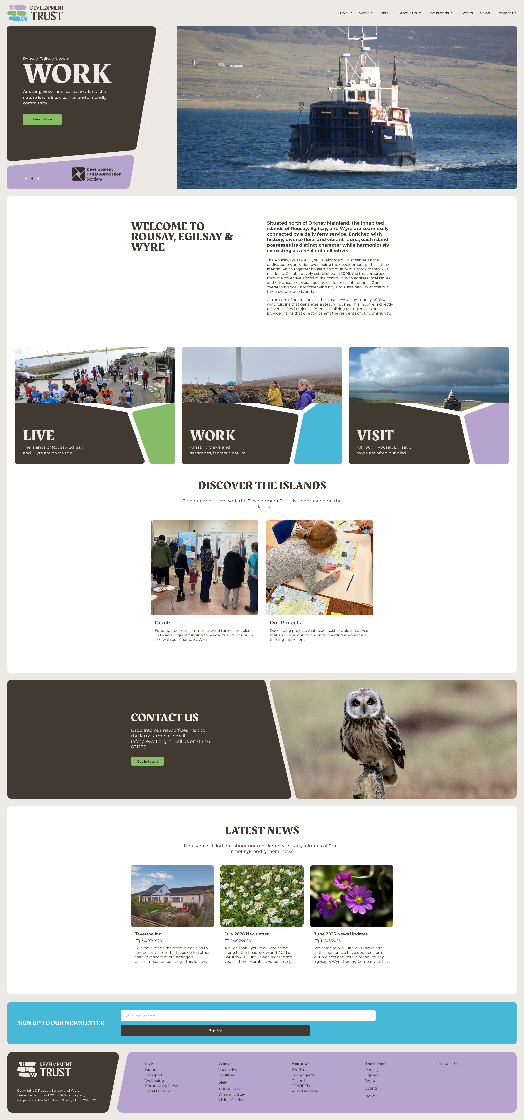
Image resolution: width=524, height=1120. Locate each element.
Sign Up (215, 1030)
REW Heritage (305, 1091)
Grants (163, 623)
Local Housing (158, 1091)
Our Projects (285, 623)
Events (371, 1088)
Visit (375, 436)
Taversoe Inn (148, 933)
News (370, 1096)
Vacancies (227, 1070)
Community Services (164, 1086)
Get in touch (147, 761)
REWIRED (301, 1086)
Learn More (42, 119)
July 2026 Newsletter (247, 933)
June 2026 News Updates (341, 933)
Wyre (370, 1080)
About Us (300, 1064)
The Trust (300, 1070)
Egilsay (371, 1075)
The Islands (376, 1064)
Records (299, 1080)
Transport (154, 1075)
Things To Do (230, 1089)
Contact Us (448, 1064)
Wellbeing (154, 1080)
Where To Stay (231, 1094)
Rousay (372, 1070)
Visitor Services (232, 1100)
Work (213, 436)
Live (38, 436)
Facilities (226, 1075)
